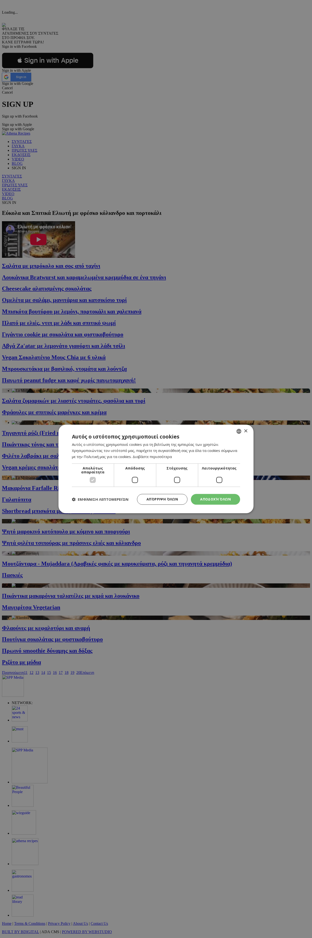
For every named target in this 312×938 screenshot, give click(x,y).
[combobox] (238, 431)
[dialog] (156, 469)
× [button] (245, 431)
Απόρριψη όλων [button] (162, 499)
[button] (100, 499)
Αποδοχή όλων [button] (215, 499)
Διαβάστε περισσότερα (152, 456)
